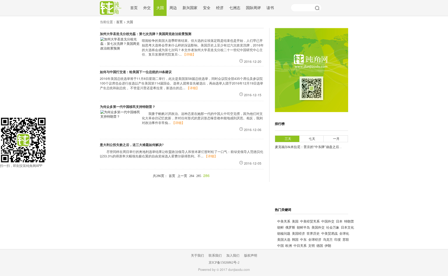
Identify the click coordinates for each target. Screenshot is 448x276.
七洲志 (234, 8)
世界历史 (313, 233)
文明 (311, 246)
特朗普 (349, 221)
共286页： (160, 176)
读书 (270, 8)
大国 (160, 8)
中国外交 (327, 221)
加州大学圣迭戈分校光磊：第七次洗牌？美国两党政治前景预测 (145, 34)
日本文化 (347, 227)
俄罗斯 (290, 227)
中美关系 (283, 221)
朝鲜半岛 (303, 227)
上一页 (182, 176)
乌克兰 (328, 239)
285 (198, 176)
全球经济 (314, 239)
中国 (280, 246)
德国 (319, 246)
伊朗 (328, 246)
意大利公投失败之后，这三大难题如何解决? (132, 145)
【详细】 (189, 54)
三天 (288, 139)
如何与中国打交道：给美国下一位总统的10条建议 (136, 72)
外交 (147, 8)
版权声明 (250, 255)
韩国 (295, 239)
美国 (295, 221)
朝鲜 (280, 227)
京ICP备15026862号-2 (224, 262)
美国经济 (298, 233)
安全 (206, 8)
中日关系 (300, 246)
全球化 (344, 233)
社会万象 (332, 227)
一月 (336, 139)
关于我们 (197, 255)
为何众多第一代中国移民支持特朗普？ (127, 107)
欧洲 (288, 246)
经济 (220, 8)
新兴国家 (189, 8)
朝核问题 (283, 233)
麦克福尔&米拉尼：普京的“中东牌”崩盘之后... (308, 147)
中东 (303, 239)
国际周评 (253, 8)
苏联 (346, 239)
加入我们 (232, 255)
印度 (337, 239)
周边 (173, 8)
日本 (339, 221)
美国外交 (318, 227)
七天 (312, 139)
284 (191, 176)
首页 (134, 8)
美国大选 (283, 239)
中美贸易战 (329, 233)
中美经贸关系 (310, 221)
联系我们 (215, 255)
